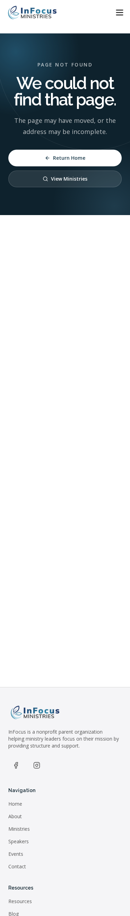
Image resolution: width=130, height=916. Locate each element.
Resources (20, 901)
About (15, 816)
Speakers (18, 841)
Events (15, 854)
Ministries (19, 829)
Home (15, 803)
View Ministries (69, 178)
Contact (17, 866)
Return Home (69, 158)
